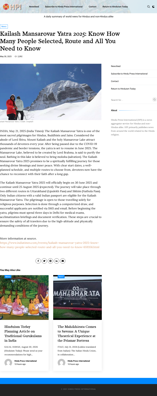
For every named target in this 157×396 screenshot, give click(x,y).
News (3, 26)
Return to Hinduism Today (115, 6)
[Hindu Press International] (12, 6)
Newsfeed (34, 6)
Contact (92, 6)
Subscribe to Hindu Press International (64, 6)
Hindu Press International (25, 361)
